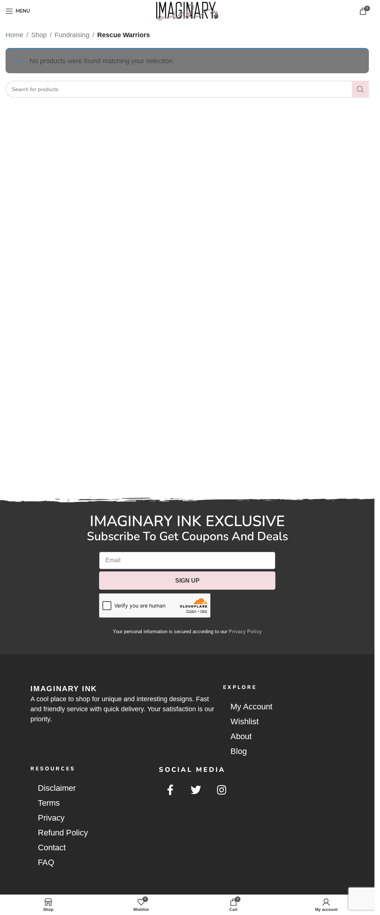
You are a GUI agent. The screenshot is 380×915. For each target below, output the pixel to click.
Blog (238, 751)
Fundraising (72, 35)
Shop (39, 35)
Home (14, 35)
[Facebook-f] (170, 790)
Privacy (51, 817)
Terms (49, 803)
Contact (52, 847)
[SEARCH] (360, 89)
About (241, 736)
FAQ (46, 862)
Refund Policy (63, 832)
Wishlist (244, 721)
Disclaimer (57, 788)
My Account (251, 706)
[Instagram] (221, 790)
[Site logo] (187, 11)
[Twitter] (196, 790)
